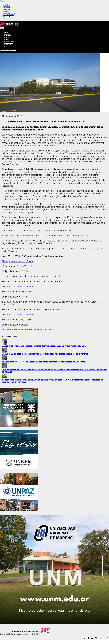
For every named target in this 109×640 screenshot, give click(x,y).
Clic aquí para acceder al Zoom (17, 261)
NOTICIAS (6, 6)
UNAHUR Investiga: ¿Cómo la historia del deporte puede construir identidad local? (43, 362)
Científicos (9, 329)
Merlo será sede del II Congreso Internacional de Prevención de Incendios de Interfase (45, 354)
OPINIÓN (6, 11)
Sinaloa (51, 329)
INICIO (5, 4)
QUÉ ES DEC (7, 17)
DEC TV (5, 18)
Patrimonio (44, 329)
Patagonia (36, 329)
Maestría (17, 329)
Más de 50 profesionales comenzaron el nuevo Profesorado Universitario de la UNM (44, 346)
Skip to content (5, 1)
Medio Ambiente (26, 329)
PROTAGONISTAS (9, 13)
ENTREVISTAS (8, 8)
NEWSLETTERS (8, 15)
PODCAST (6, 9)
